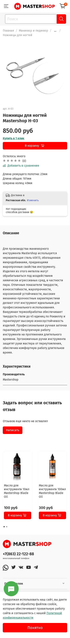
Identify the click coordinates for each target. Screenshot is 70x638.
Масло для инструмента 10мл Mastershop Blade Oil (16, 491)
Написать (12, 430)
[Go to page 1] (4, 526)
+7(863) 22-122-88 (18, 554)
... (55, 30)
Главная (8, 30)
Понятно (35, 627)
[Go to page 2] (6, 526)
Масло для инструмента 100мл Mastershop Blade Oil (52, 491)
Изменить (33, 200)
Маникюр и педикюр (33, 30)
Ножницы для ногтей (17, 35)
